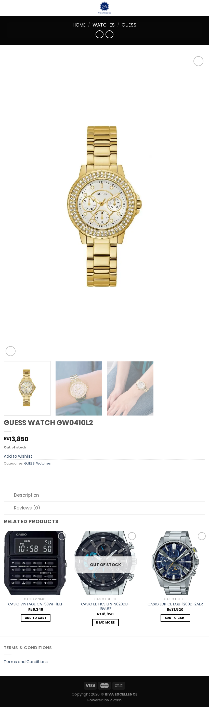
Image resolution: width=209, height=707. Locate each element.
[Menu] (7, 8)
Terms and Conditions (26, 662)
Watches (104, 25)
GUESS (129, 25)
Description (26, 495)
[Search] (203, 8)
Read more (105, 622)
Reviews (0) (27, 508)
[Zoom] (11, 351)
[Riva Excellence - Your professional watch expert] (104, 8)
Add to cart (36, 618)
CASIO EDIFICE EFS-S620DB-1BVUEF (105, 606)
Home (79, 25)
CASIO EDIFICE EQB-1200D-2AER (175, 604)
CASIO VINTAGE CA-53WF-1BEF (35, 604)
